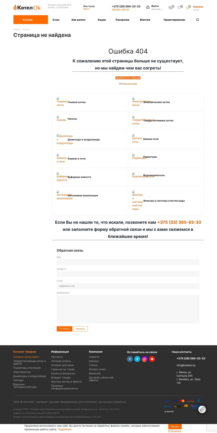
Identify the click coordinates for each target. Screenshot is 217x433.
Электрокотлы (22, 371)
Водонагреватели (154, 175)
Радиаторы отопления (27, 367)
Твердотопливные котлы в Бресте (29, 362)
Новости (94, 356)
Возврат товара (61, 377)
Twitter (137, 359)
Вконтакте (130, 359)
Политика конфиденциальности (64, 387)
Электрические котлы (156, 102)
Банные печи (151, 138)
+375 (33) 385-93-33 (179, 222)
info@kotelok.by (186, 365)
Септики (18, 380)
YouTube (152, 359)
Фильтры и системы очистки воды (164, 200)
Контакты (57, 356)
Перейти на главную (128, 77)
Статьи (93, 365)
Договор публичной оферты (101, 379)
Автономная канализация (83, 195)
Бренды (94, 361)
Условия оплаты (61, 361)
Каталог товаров (24, 351)
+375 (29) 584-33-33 (126, 6)
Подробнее (64, 429)
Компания (96, 351)
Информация (60, 351)
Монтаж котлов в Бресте (66, 381)
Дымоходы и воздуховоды (84, 139)
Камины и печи (77, 158)
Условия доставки (62, 365)
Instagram (145, 359)
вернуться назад (130, 83)
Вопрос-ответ (97, 369)
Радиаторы (150, 156)
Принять (175, 426)
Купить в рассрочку (63, 373)
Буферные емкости (79, 177)
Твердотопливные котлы (158, 120)
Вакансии (95, 373)
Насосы (72, 118)
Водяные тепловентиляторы (25, 385)
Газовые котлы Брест (26, 356)
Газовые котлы (77, 102)
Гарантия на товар (62, 369)
